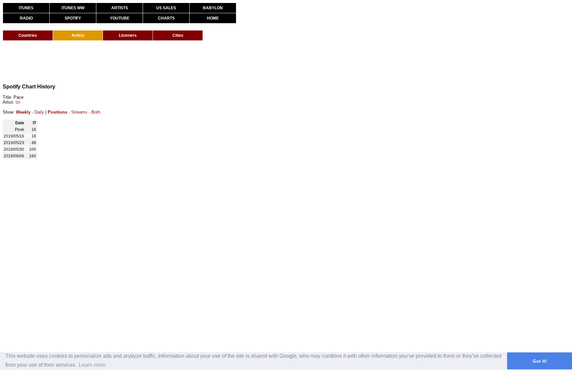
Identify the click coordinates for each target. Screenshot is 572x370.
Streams (79, 112)
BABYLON (213, 8)
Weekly (23, 112)
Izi (18, 102)
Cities (177, 35)
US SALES (166, 8)
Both (95, 112)
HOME (213, 18)
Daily (39, 112)
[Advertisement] (123, 62)
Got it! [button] (540, 361)
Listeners (128, 35)
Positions (57, 112)
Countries (28, 35)
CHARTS (166, 18)
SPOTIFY (73, 18)
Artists (78, 35)
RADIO (26, 18)
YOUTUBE (119, 18)
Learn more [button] (92, 365)
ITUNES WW (73, 8)
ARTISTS (119, 8)
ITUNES (26, 8)
